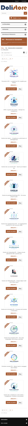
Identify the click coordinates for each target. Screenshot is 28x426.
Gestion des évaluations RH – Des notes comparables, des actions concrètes (14, 338)
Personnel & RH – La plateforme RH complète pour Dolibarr (14, 82)
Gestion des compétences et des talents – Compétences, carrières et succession (14, 395)
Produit (17, 18)
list (26, 53)
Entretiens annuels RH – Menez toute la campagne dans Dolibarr (14, 367)
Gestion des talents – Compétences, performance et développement (14, 139)
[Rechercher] (25, 13)
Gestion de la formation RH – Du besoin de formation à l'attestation (14, 310)
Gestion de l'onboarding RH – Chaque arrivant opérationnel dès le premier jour (14, 253)
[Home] (14, 7)
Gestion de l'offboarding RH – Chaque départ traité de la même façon (14, 281)
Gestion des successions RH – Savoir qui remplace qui (14, 167)
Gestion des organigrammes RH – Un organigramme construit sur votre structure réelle (14, 224)
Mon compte (4, 423)
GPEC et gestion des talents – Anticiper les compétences (14, 110)
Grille (24, 53)
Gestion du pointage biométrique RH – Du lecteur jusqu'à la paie (14, 196)
